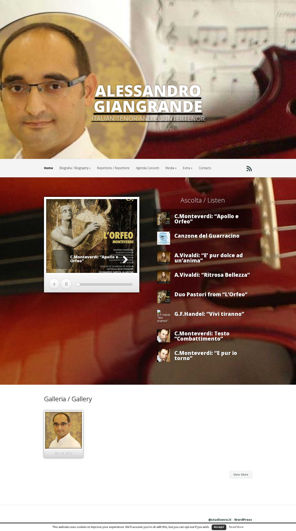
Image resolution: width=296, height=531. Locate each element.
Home (48, 168)
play (54, 284)
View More (240, 474)
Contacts (205, 168)
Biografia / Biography (75, 168)
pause (66, 284)
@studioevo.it (219, 520)
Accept (219, 527)
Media (171, 168)
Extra (187, 168)
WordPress (243, 520)
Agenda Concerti (147, 168)
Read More (236, 527)
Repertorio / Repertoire (113, 168)
